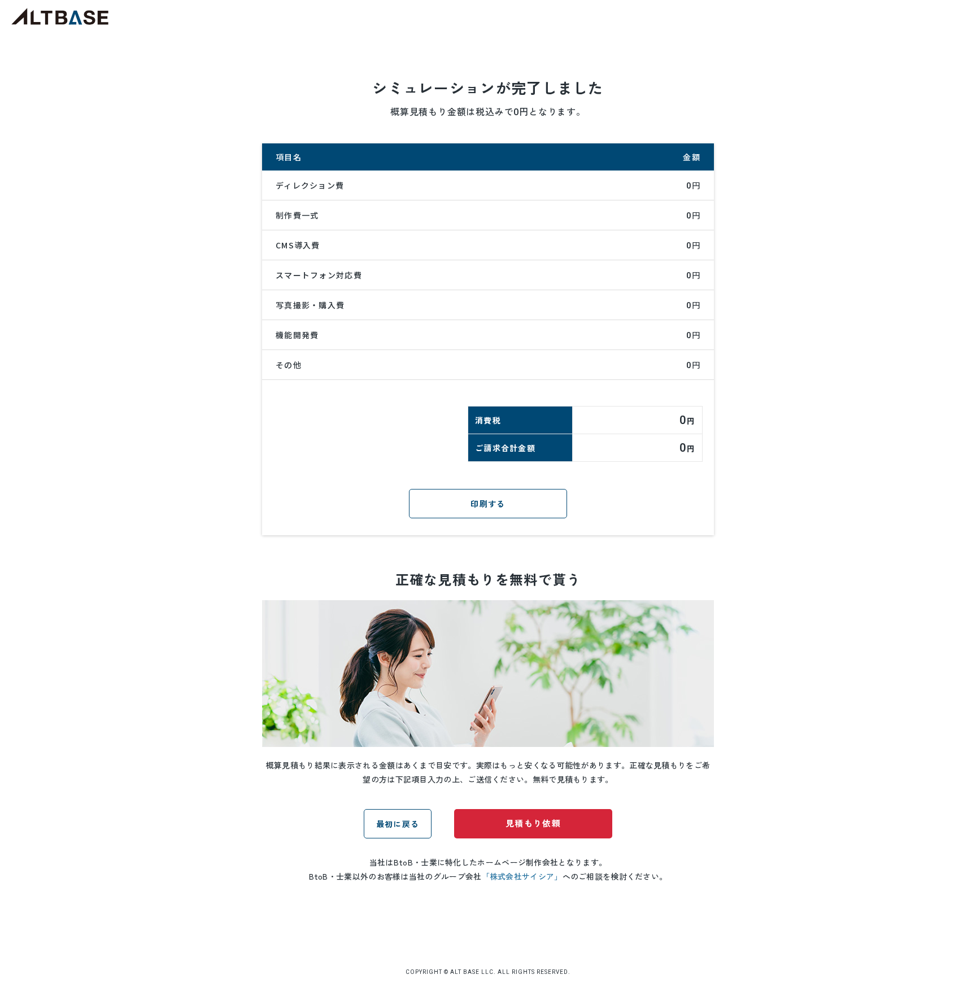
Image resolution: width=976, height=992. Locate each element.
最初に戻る (398, 823)
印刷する (487, 503)
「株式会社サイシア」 (522, 876)
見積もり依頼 (533, 823)
